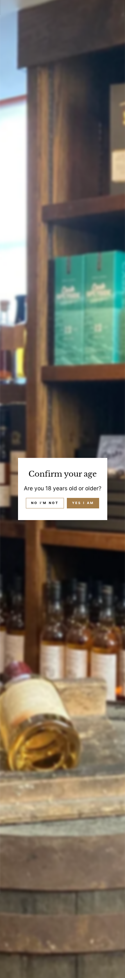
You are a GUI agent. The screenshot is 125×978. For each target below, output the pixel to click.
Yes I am (83, 503)
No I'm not (45, 503)
